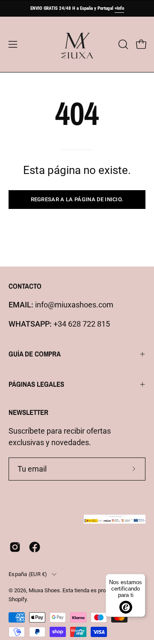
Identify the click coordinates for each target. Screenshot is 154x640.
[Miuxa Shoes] (77, 44)
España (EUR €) (28, 574)
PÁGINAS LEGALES (36, 384)
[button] (122, 44)
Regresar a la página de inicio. (77, 199)
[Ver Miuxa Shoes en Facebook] (34, 547)
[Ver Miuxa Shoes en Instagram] (15, 547)
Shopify (18, 599)
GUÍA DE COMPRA (35, 354)
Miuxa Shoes (44, 590)
